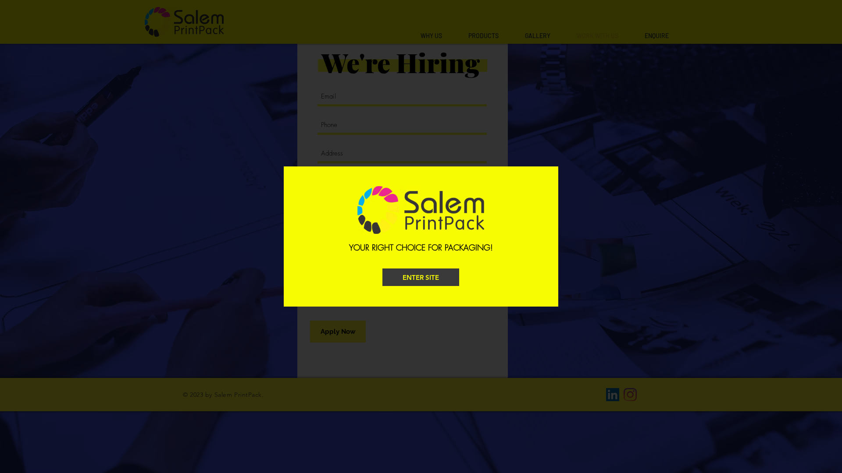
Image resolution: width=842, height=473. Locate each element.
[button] (420, 277)
